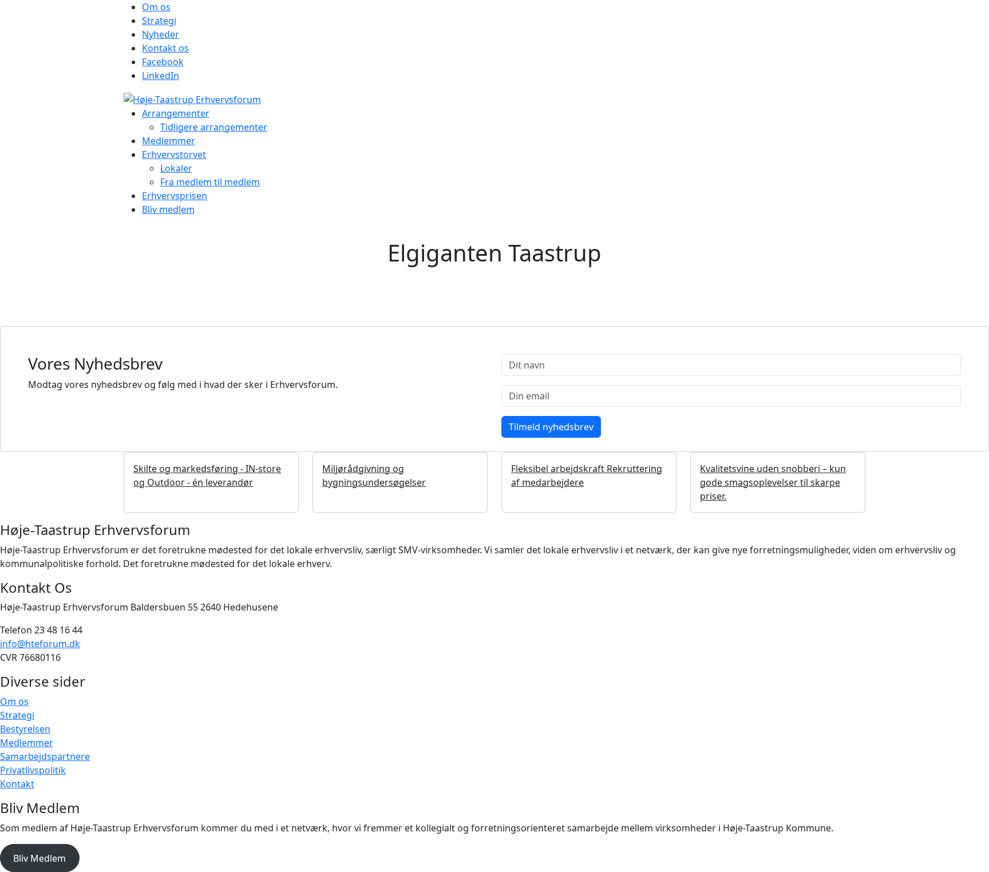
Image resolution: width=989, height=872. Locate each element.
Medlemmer (168, 140)
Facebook (163, 62)
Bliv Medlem (39, 858)
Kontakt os (165, 48)
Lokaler (176, 168)
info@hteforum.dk (40, 643)
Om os (156, 7)
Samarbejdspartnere (45, 756)
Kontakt (17, 784)
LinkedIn (160, 75)
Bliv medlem (168, 209)
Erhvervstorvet (174, 154)
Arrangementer (175, 113)
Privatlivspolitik (33, 770)
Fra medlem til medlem (210, 182)
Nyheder (160, 34)
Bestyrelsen (25, 729)
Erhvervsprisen (174, 195)
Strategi (159, 20)
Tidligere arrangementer (213, 127)
